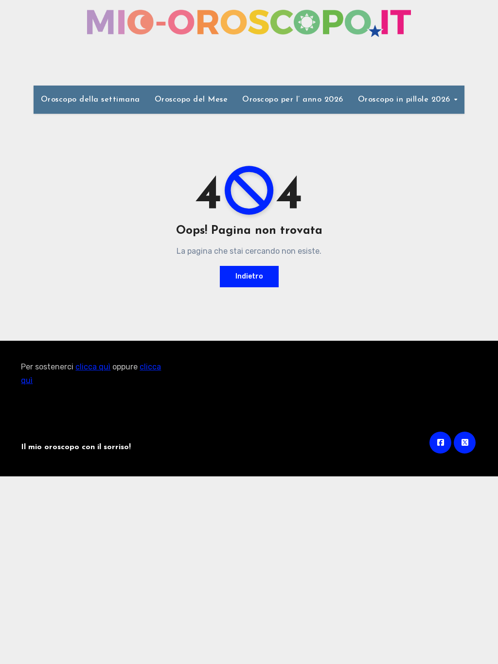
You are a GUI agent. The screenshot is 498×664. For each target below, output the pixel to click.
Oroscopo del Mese (191, 100)
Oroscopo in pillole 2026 (405, 100)
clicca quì (92, 366)
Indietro (249, 276)
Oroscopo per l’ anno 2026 (292, 100)
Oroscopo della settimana (90, 100)
